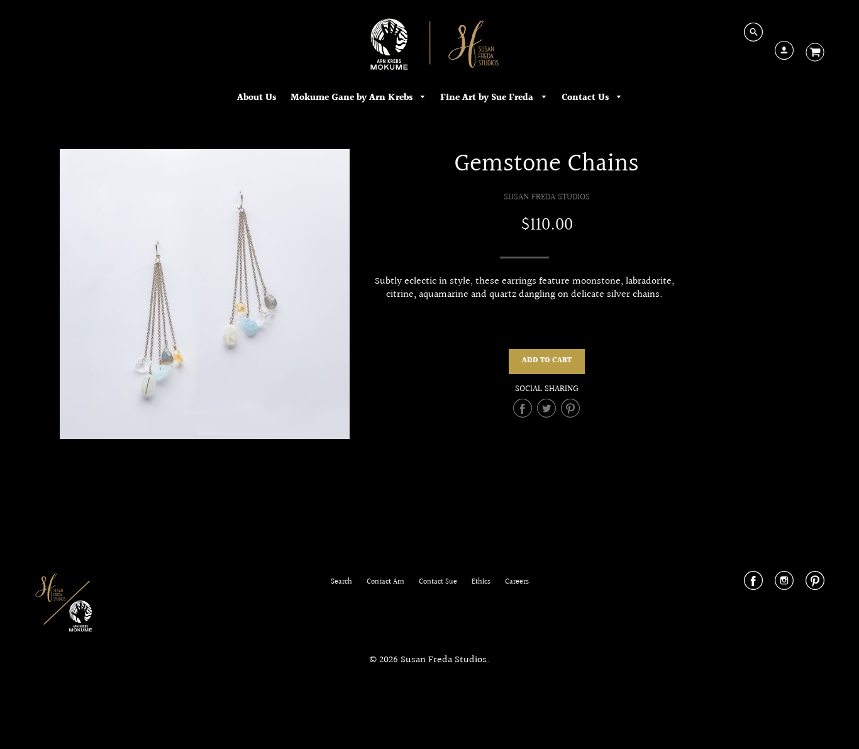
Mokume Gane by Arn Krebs (353, 98)
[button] (547, 361)
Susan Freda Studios (547, 197)
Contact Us (586, 98)
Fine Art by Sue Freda (488, 98)
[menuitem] (256, 98)
